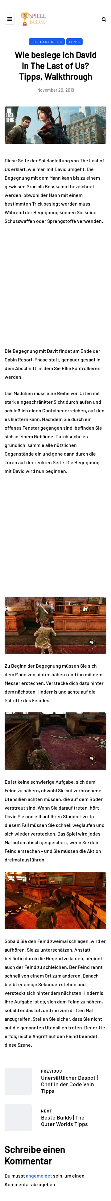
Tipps (74, 42)
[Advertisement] (55, 288)
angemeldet (39, 1175)
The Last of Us (46, 42)
